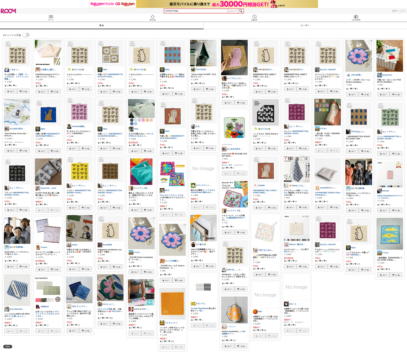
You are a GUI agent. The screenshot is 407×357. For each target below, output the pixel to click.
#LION (165, 138)
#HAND (388, 139)
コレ (11, 91)
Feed (51, 18)
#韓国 (20, 74)
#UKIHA (331, 193)
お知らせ (254, 18)
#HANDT (172, 138)
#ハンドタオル (48, 314)
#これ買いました (16, 316)
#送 (200, 311)
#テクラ (150, 134)
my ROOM (356, 18)
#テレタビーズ (166, 195)
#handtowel (203, 308)
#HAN (15, 195)
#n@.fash (116, 311)
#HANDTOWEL (45, 136)
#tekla (380, 196)
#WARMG (354, 255)
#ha (15, 254)
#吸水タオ (206, 192)
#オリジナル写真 (105, 309)
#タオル (140, 136)
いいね (24, 91)
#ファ (230, 334)
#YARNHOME (321, 193)
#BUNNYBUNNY (108, 136)
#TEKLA (132, 136)
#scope (194, 308)
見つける (153, 18)
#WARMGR (180, 77)
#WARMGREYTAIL (21, 193)
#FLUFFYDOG (105, 77)
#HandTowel (196, 192)
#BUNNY (8, 195)
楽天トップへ (399, 11)
